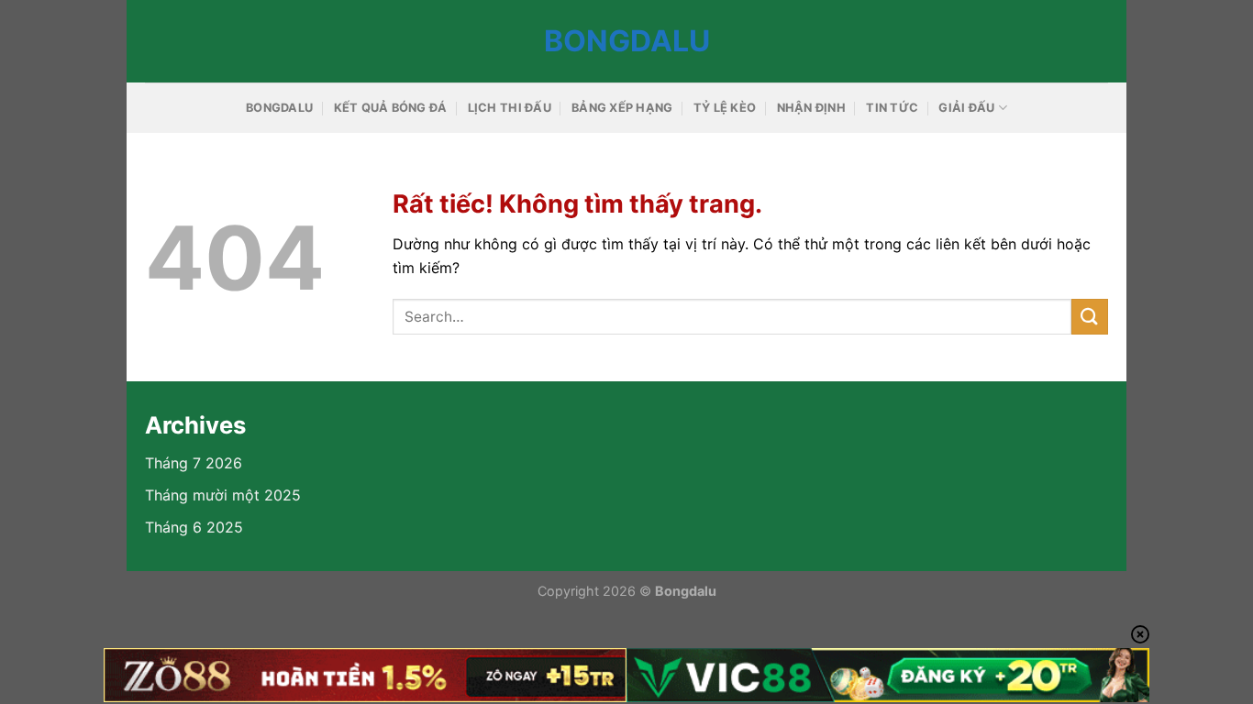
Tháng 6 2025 (194, 527)
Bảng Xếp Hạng (621, 108)
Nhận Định (811, 108)
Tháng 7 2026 (193, 463)
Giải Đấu (966, 108)
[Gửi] (1089, 317)
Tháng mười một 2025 (223, 495)
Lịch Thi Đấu (509, 108)
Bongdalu (627, 41)
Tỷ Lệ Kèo (724, 108)
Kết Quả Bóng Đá (391, 108)
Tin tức (892, 108)
